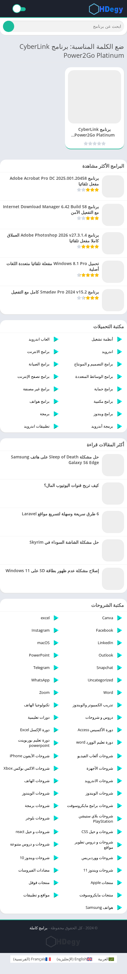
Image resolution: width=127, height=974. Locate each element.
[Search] (8, 26)
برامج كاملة (39, 927)
